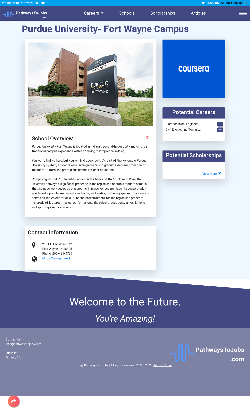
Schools (127, 13)
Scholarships (162, 13)
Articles (198, 13)
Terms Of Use (163, 365)
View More (210, 174)
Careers (92, 13)
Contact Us (13, 339)
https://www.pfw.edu (56, 258)
